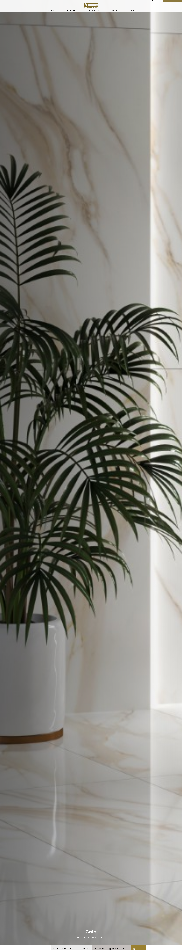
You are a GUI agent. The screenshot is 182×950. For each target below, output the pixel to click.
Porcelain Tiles (94, 10)
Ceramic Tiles (71, 10)
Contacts (21, 1)
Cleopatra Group (9, 1)
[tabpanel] (91, 472)
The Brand (51, 10)
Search (139, 1)
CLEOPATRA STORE (171, 1)
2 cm (132, 10)
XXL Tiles (115, 10)
